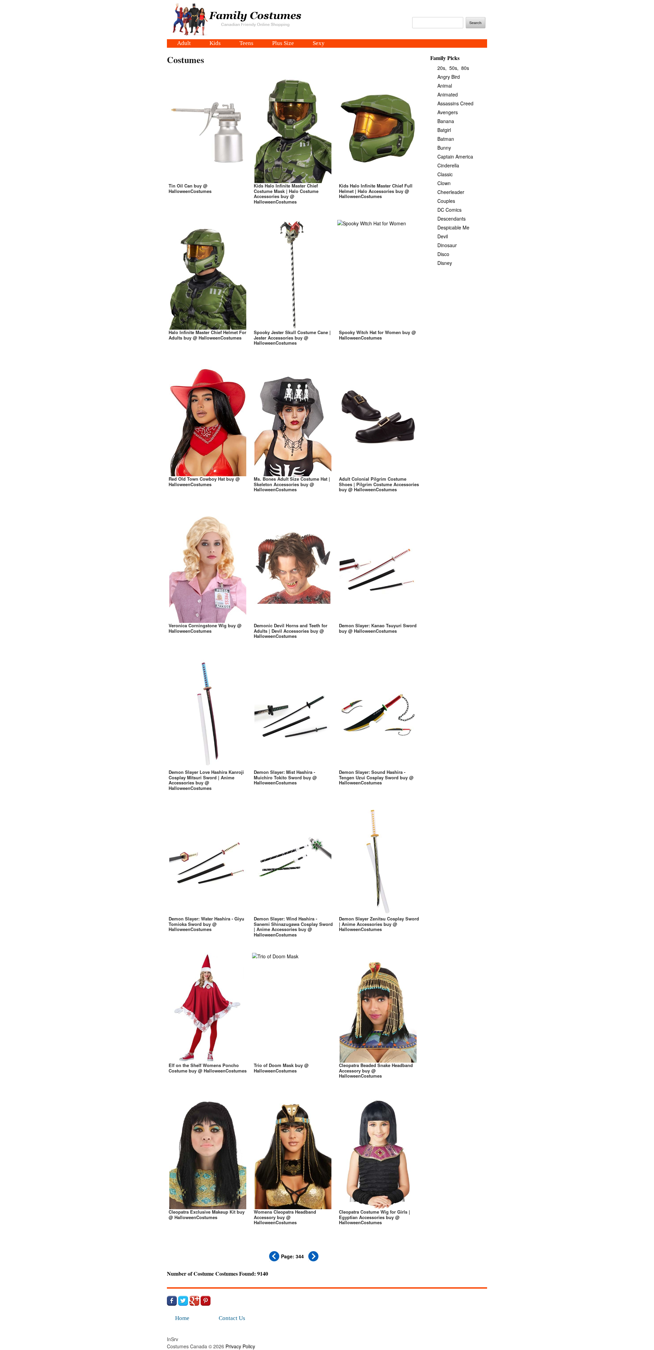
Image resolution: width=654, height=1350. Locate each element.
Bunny (444, 147)
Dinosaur (447, 245)
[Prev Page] (274, 1259)
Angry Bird (448, 76)
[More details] (208, 143)
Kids (215, 43)
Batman (445, 138)
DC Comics (449, 209)
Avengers (447, 112)
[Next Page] (313, 1259)
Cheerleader (450, 192)
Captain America (455, 156)
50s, (453, 67)
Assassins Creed (455, 103)
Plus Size (283, 43)
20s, (442, 67)
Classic (445, 174)
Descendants (451, 218)
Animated (447, 94)
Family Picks (445, 58)
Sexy (319, 43)
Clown (444, 183)
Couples (446, 200)
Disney (444, 262)
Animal (444, 85)
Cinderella (448, 165)
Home (182, 1318)
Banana (445, 121)
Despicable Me (453, 227)
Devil (442, 236)
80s (465, 67)
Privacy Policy (240, 1346)
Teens (246, 43)
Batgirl (444, 129)
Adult (184, 43)
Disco (443, 254)
